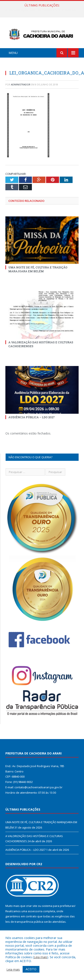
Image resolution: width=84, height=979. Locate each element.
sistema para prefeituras (58, 906)
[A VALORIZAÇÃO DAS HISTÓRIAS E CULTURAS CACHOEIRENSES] (42, 315)
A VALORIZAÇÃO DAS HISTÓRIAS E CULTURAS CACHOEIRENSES (43, 10)
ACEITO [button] (31, 969)
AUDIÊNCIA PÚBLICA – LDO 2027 (31, 417)
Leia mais (40, 957)
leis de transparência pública (24, 922)
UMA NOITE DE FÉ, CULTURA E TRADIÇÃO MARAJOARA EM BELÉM (37, 269)
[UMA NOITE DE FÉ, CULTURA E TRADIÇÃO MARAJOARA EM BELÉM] (42, 240)
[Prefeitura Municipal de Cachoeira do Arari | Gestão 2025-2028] (42, 33)
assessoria (35, 911)
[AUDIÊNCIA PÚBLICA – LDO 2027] (42, 390)
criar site (31, 906)
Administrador (20, 84)
